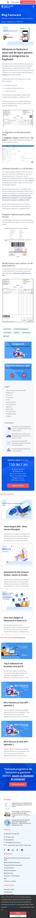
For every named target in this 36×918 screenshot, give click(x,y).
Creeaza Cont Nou (28, 2)
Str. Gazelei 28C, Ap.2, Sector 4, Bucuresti (18, 845)
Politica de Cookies (13, 907)
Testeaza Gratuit (18, 784)
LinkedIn (13, 850)
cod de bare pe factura (21, 329)
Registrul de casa (19, 478)
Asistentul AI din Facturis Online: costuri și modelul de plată (16, 575)
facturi (31, 180)
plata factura (26, 332)
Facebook (5, 850)
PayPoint (17, 332)
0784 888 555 (9, 840)
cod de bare (7, 329)
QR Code (6, 336)
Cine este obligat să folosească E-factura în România (15, 620)
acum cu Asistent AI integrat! (22, 777)
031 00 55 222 (9, 837)
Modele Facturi (24, 138)
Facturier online (14, 460)
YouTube (9, 850)
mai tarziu (18, 916)
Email (22, 850)
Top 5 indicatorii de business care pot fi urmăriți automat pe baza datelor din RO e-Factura (17, 667)
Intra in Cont (15, 2)
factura (4, 75)
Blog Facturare (11, 15)
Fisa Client (16, 480)
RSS (18, 850)
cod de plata (7, 332)
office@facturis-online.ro (13, 842)
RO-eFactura (20, 638)
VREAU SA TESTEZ (18, 486)
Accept (18, 913)
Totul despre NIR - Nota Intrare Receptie (15, 528)
